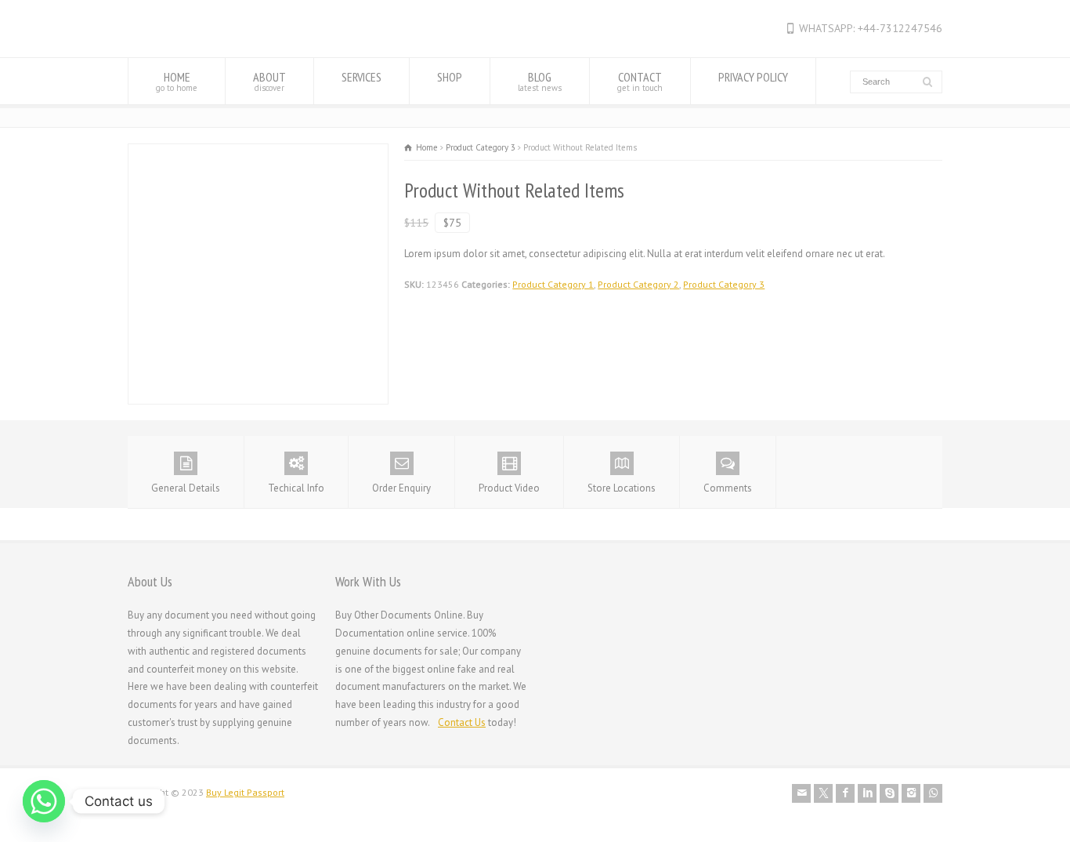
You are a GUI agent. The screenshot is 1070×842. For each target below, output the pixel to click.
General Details (185, 488)
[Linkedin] (867, 793)
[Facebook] (845, 793)
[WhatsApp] (933, 793)
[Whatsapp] (44, 801)
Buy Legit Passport (245, 792)
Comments (727, 488)
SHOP (449, 77)
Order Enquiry (401, 488)
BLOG (540, 81)
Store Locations (621, 488)
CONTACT (640, 81)
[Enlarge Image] (258, 152)
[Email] (801, 793)
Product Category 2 (638, 284)
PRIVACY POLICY (753, 77)
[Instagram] (911, 793)
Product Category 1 (553, 284)
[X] (823, 793)
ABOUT (269, 81)
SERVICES (361, 77)
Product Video (509, 488)
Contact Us (462, 722)
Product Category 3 (724, 284)
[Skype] (889, 793)
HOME (176, 81)
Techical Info (296, 488)
